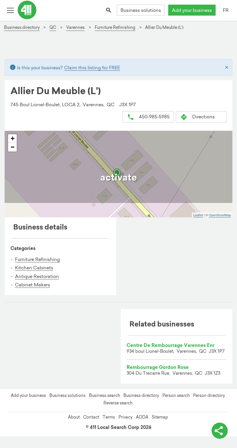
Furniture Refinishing (37, 259)
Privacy (125, 417)
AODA (142, 417)
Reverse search (117, 403)
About (74, 417)
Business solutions (141, 10)
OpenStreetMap (220, 214)
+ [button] (12, 138)
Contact (91, 417)
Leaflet (198, 214)
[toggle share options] (220, 431)
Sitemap (160, 417)
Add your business (192, 10)
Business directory (141, 395)
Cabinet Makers (32, 285)
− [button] (12, 147)
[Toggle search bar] (109, 10)
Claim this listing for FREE (92, 67)
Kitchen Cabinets (34, 267)
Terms (109, 417)
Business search (104, 395)
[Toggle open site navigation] (10, 10)
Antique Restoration (37, 276)
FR (226, 10)
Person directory (209, 395)
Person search (176, 395)
